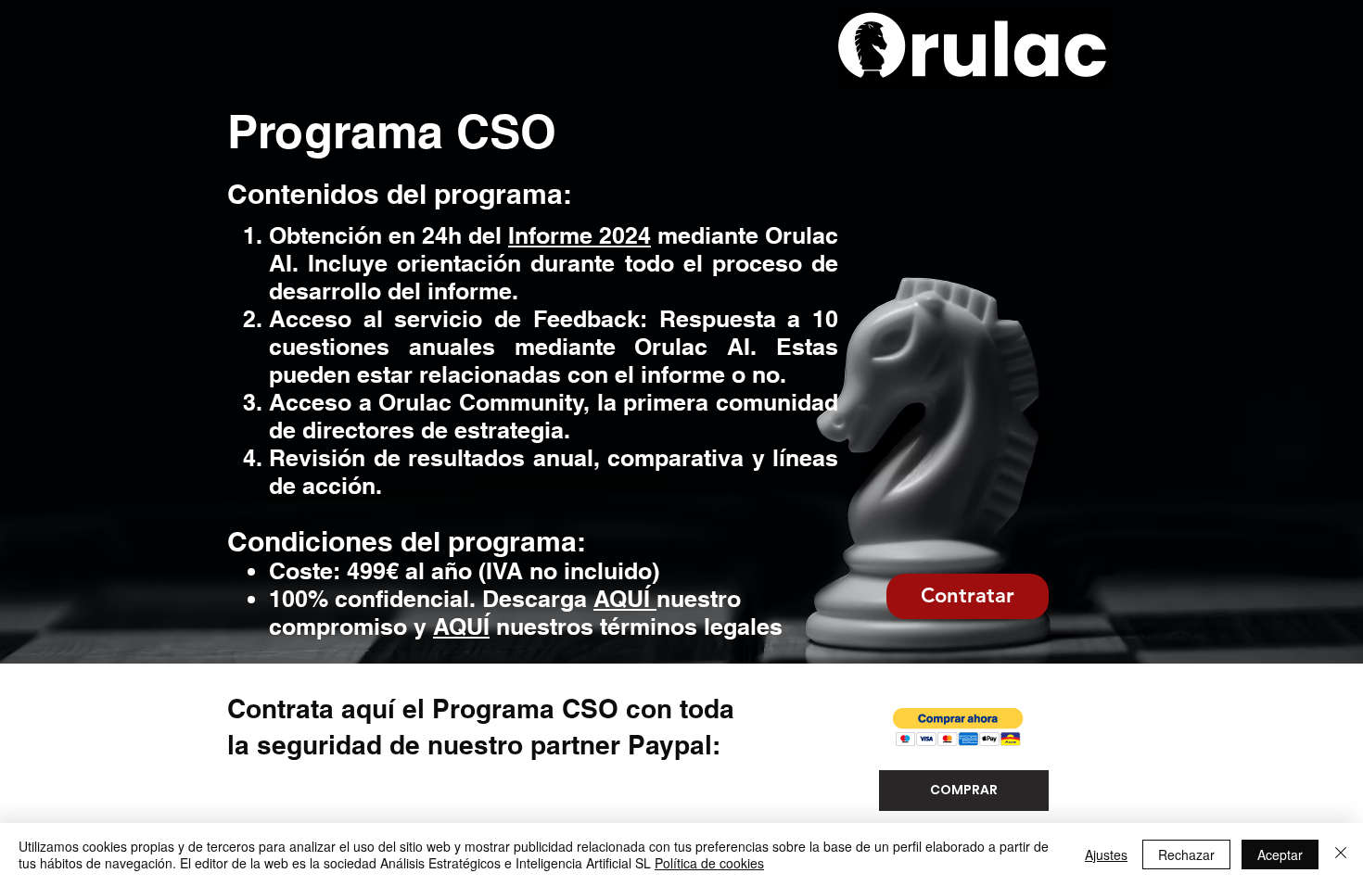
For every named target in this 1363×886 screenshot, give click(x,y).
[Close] (1341, 854)
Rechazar (1186, 854)
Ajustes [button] (1106, 854)
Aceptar (1280, 854)
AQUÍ (624, 599)
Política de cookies (709, 863)
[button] (958, 727)
